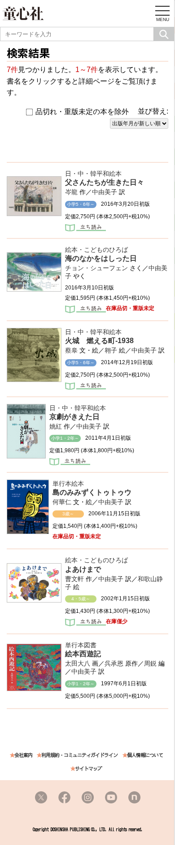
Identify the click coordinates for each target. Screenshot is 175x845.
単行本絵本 (68, 483)
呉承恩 (114, 663)
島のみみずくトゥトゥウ (91, 492)
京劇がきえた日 (74, 416)
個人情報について (145, 755)
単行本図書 (80, 645)
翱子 (111, 350)
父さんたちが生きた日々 (104, 182)
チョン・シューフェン (96, 268)
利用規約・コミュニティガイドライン (79, 755)
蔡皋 (71, 350)
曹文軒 (74, 578)
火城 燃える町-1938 (99, 340)
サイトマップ (88, 768)
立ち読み (85, 228)
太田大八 (77, 663)
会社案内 (23, 755)
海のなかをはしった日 (101, 258)
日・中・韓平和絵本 (93, 173)
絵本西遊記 (83, 654)
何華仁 (61, 501)
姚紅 (55, 426)
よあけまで (83, 569)
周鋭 (150, 663)
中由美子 (104, 191)
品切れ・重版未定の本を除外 (82, 111)
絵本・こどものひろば (96, 249)
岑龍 (71, 191)
